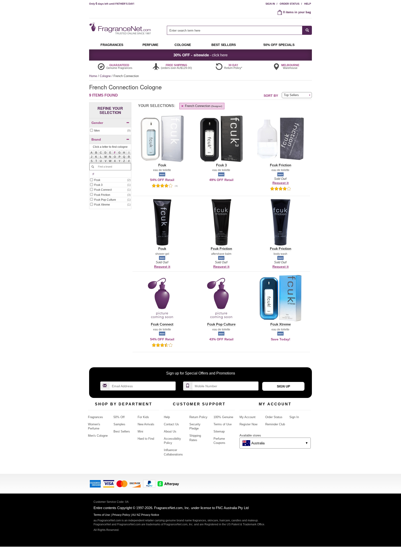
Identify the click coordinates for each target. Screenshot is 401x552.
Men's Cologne (98, 435)
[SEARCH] (307, 30)
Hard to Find (146, 438)
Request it (280, 183)
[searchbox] (234, 30)
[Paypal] (149, 483)
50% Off (119, 417)
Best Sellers (121, 431)
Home (93, 76)
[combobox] (239, 30)
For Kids (143, 417)
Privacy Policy (121, 514)
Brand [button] (96, 139)
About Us (170, 431)
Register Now (248, 424)
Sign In (270, 3)
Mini (140, 431)
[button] (115, 152)
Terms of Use (222, 424)
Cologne (106, 76)
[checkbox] (110, 131)
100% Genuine (223, 417)
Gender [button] (97, 123)
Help (307, 3)
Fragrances (95, 417)
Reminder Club (275, 424)
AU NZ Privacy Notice (145, 514)
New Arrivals (146, 424)
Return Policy (198, 417)
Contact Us (171, 424)
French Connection (203, 106)
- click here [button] (200, 55)
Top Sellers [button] (291, 95)
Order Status (289, 3)
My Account (247, 417)
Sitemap (219, 431)
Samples (119, 424)
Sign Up (283, 386)
